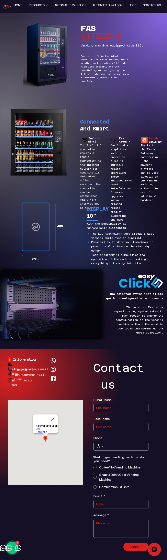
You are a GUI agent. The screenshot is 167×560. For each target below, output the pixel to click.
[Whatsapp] (53, 360)
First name (102, 400)
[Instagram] (53, 369)
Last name (101, 419)
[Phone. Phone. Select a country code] (100, 446)
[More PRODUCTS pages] (47, 5)
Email (99, 496)
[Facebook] (53, 378)
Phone (97, 438)
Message (101, 515)
